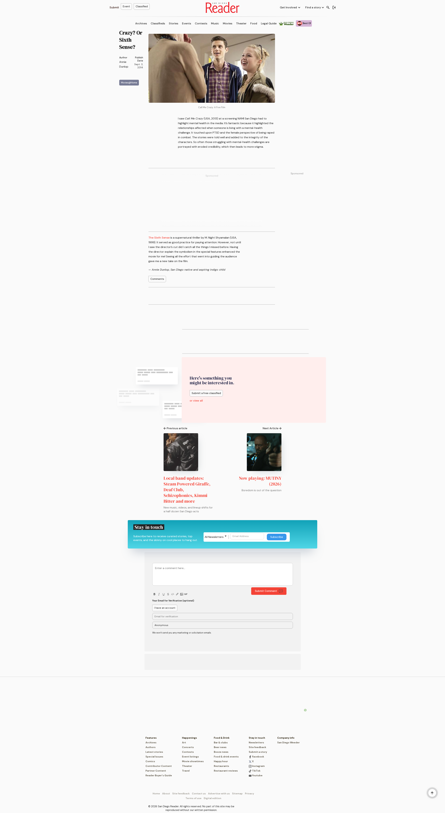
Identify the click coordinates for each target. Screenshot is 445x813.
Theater (241, 23)
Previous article (177, 428)
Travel (186, 770)
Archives (141, 23)
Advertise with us (219, 793)
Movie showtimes (193, 761)
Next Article (270, 428)
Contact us (199, 793)
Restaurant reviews (226, 770)
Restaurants (221, 766)
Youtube (257, 775)
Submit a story (258, 751)
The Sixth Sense (159, 237)
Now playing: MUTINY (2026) (260, 481)
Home (156, 793)
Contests (201, 23)
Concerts (188, 747)
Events (186, 23)
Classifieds (158, 23)
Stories (173, 23)
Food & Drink (221, 737)
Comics (150, 761)
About (166, 793)
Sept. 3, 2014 (138, 66)
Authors (150, 747)
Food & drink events (226, 756)
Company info (285, 737)
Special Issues (154, 756)
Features (151, 737)
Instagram (258, 766)
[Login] (333, 7)
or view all (196, 400)
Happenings (189, 737)
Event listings (190, 756)
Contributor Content (158, 766)
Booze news (221, 751)
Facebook (258, 756)
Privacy (249, 793)
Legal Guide (269, 23)
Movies (227, 23)
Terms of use (193, 798)
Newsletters (256, 742)
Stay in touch (257, 737)
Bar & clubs (221, 742)
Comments (157, 279)
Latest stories (154, 751)
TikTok (256, 770)
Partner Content (155, 770)
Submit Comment (266, 591)
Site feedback (257, 747)
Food (253, 23)
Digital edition (212, 798)
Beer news (220, 747)
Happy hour (221, 761)
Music (215, 23)
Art (184, 742)
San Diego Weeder (288, 742)
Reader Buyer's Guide (158, 775)
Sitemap (237, 793)
